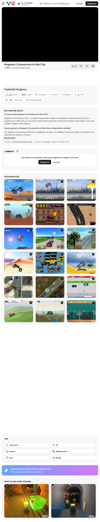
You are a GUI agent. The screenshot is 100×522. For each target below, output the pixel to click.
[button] (9, 138)
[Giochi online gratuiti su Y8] (11, 3)
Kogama (47, 142)
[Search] (40, 3)
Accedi (79, 4)
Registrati (91, 4)
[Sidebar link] (3, 3)
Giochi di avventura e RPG (22, 142)
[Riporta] (87, 66)
